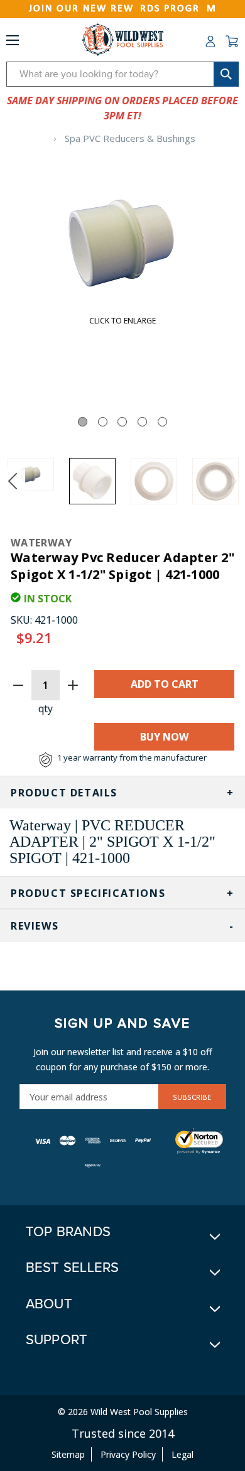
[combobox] (122, 74)
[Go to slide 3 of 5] (122, 421)
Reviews (34, 926)
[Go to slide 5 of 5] (162, 421)
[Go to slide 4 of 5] (142, 421)
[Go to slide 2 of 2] (12, 481)
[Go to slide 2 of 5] (102, 421)
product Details (64, 793)
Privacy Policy (128, 1454)
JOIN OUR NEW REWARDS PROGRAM (123, 9)
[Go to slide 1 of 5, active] (82, 421)
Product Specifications (88, 893)
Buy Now (164, 737)
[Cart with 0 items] (232, 41)
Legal (182, 1454)
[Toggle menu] (12, 42)
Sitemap (68, 1454)
